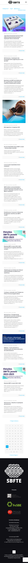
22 (15, 433)
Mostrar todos (22, 10)
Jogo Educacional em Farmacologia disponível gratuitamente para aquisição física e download (13, 37)
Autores (17, 8)
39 (12, 441)
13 (7, 431)
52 (15, 446)
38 (9, 441)
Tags (11, 8)
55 (7, 449)
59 (18, 449)
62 (14, 452)
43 (7, 444)
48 (21, 444)
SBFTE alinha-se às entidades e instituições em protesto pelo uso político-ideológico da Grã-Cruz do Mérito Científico (13, 189)
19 (7, 433)
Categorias (5, 8)
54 (21, 446)
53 (18, 446)
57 (12, 449)
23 (18, 433)
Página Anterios (14, 421)
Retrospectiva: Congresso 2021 (12, 127)
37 (7, 441)
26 (9, 436)
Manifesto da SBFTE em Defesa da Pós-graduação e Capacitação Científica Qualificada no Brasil (13, 82)
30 (21, 436)
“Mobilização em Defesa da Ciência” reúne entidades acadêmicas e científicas (13, 271)
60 (21, 449)
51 (12, 446)
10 (15, 428)
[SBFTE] (14, 2)
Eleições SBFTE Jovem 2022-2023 (12, 383)
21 (12, 433)
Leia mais (22, 50)
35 (18, 438)
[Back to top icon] (14, 551)
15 (12, 431)
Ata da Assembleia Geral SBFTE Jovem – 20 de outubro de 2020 (14, 147)
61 (11, 452)
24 (21, 433)
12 (20, 428)
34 (15, 438)
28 (15, 436)
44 (10, 444)
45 (12, 444)
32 (9, 438)
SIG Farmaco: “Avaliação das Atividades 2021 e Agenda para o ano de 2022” (13, 59)
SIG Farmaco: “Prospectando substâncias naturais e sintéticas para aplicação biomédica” (12, 316)
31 (7, 438)
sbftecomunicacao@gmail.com (16, 542)
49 (7, 446)
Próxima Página (13, 455)
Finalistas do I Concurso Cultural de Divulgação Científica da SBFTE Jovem (13, 213)
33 (12, 438)
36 (21, 438)
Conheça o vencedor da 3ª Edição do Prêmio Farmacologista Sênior (13, 293)
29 (18, 436)
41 (18, 441)
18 (20, 431)
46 (15, 444)
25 (7, 436)
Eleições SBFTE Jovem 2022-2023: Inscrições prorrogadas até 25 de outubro (12, 248)
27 (12, 436)
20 (9, 433)
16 (15, 431)
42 (21, 441)
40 (15, 441)
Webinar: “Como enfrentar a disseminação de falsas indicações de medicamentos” (13, 349)
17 (18, 431)
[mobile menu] (26, 2)
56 (9, 449)
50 (9, 446)
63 (16, 452)
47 (18, 444)
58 (15, 449)
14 (9, 431)
